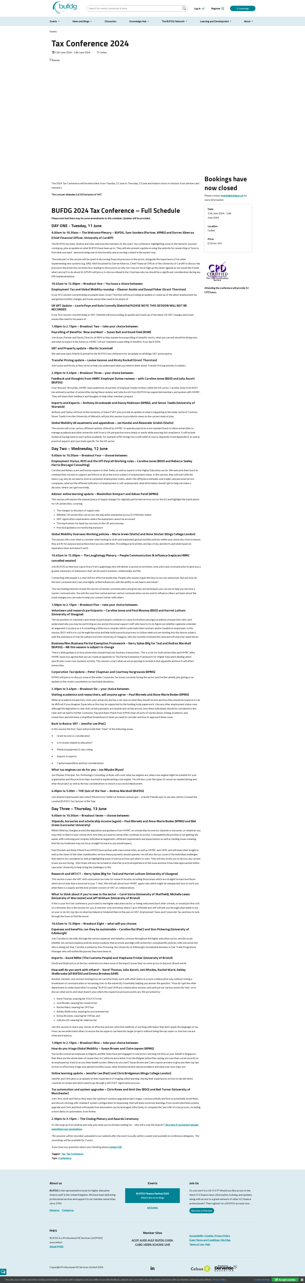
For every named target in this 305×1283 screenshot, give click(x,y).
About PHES (56, 1246)
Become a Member (201, 1210)
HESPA (148, 1244)
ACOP (135, 1240)
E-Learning (243, 8)
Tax (63, 1153)
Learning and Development (214, 21)
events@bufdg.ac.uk (232, 195)
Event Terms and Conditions (204, 1239)
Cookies (209, 1235)
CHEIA (169, 1240)
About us (54, 1210)
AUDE (143, 1240)
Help (207, 1244)
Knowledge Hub (138, 21)
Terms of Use (196, 1244)
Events (54, 21)
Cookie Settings (262, 1279)
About (247, 21)
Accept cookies (286, 1279)
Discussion (110, 21)
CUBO (139, 1244)
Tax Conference (74, 1153)
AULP (151, 1240)
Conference (65, 1158)
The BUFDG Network (173, 21)
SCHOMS (157, 1244)
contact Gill (115, 1146)
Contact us (68, 1210)
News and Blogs (81, 21)
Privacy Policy (222, 1235)
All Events (152, 1207)
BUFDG (54, 1190)
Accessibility (196, 1235)
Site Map (225, 1239)
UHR (167, 1244)
